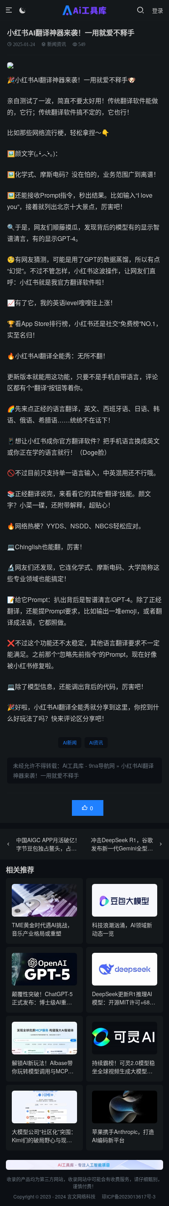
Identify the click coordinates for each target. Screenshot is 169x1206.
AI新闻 (70, 742)
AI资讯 (96, 742)
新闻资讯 (56, 44)
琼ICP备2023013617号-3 (129, 1196)
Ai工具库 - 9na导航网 (88, 765)
